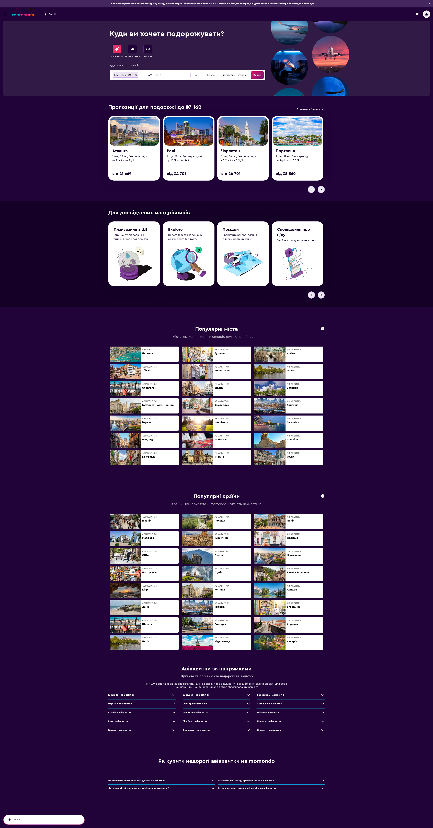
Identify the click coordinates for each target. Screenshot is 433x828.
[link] (310, 109)
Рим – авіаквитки (118, 721)
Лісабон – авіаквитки (195, 721)
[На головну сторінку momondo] (23, 14)
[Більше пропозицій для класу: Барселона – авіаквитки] (323, 695)
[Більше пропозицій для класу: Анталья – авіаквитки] (323, 704)
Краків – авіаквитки (120, 712)
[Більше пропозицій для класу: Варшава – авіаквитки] (248, 695)
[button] (429, 3)
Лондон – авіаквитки (269, 721)
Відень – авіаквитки (120, 730)
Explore (175, 230)
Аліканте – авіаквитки (195, 712)
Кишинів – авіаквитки (121, 695)
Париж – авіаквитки (120, 704)
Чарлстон (230, 151)
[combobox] (118, 65)
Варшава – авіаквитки (196, 695)
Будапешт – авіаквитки (196, 730)
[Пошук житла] (132, 49)
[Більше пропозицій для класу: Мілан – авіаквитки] (323, 713)
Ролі (171, 151)
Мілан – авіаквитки (268, 712)
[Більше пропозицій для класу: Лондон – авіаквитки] (323, 721)
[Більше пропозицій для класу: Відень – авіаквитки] (174, 730)
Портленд (285, 151)
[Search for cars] (147, 49)
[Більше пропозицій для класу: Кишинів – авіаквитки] (174, 695)
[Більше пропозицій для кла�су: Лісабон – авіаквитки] (248, 721)
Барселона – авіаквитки (271, 695)
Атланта (120, 151)
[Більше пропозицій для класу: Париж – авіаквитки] (174, 704)
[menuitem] (117, 51)
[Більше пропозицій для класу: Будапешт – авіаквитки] (248, 730)
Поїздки (231, 230)
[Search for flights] (117, 49)
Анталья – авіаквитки (269, 704)
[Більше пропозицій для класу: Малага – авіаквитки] (323, 730)
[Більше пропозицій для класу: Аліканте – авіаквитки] (248, 713)
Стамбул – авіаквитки (195, 704)
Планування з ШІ (130, 230)
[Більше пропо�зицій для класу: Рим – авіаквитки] (174, 721)
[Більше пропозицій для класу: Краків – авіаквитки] (174, 713)
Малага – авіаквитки (269, 730)
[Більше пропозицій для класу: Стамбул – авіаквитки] (248, 704)
